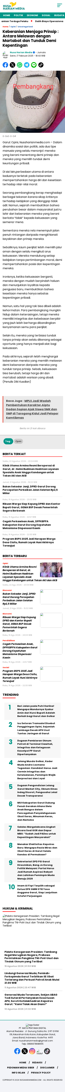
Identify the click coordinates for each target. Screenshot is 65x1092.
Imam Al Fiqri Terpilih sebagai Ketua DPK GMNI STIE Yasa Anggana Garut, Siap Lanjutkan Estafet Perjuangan (37, 891)
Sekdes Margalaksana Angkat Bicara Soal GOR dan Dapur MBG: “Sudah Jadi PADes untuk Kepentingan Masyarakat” (36, 832)
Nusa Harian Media (21, 52)
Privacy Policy (41, 1072)
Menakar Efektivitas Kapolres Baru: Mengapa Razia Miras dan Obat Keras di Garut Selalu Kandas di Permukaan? (37, 849)
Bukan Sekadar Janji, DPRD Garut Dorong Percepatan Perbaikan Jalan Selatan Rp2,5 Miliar (19, 599)
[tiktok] (47, 1053)
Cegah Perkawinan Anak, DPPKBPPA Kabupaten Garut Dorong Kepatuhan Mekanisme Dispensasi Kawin (20, 650)
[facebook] (17, 1053)
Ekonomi (32, 15)
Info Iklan (18, 1072)
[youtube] (40, 1053)
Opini (13, 26)
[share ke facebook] (6, 67)
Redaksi (37, 1062)
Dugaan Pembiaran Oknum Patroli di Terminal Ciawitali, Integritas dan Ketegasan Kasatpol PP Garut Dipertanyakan (35, 747)
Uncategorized (25, 26)
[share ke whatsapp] (20, 67)
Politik (18, 15)
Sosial (46, 15)
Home (6, 15)
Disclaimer (47, 1067)
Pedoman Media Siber (20, 1067)
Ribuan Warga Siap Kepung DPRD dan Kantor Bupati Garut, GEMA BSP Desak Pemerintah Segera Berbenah (19, 624)
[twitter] (25, 1053)
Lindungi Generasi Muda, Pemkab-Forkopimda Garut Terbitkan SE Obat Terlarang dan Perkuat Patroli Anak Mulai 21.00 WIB (32, 978)
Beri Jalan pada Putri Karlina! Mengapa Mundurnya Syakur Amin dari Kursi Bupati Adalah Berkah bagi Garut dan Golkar (36, 711)
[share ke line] (34, 67)
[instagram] (32, 1053)
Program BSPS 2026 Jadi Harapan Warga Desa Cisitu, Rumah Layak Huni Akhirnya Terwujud (20, 676)
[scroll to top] (60, 1071)
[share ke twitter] (13, 67)
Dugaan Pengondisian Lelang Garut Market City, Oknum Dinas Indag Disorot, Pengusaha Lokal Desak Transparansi (37, 790)
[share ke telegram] (27, 67)
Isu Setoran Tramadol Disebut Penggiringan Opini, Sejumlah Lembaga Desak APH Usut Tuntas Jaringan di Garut (36, 728)
